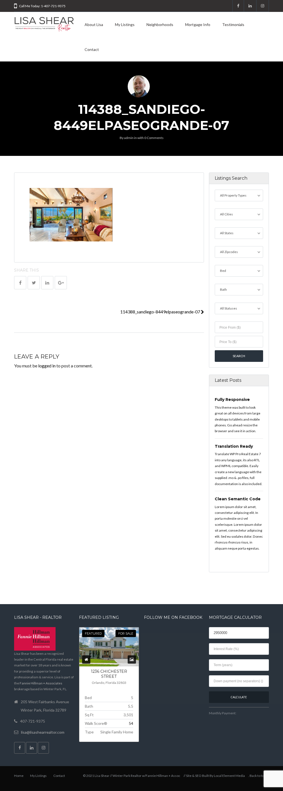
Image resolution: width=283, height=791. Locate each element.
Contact (92, 49)
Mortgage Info (197, 24)
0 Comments (154, 138)
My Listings (125, 24)
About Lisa (94, 24)
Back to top (258, 776)
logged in (47, 365)
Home (18, 776)
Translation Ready (234, 446)
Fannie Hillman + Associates (41, 683)
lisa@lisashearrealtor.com (42, 732)
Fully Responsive (232, 399)
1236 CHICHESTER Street (109, 674)
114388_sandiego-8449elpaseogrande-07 (160, 311)
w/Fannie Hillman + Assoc (161, 776)
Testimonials (233, 24)
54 (131, 723)
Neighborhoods (159, 24)
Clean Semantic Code (238, 498)
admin (128, 138)
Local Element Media (229, 776)
